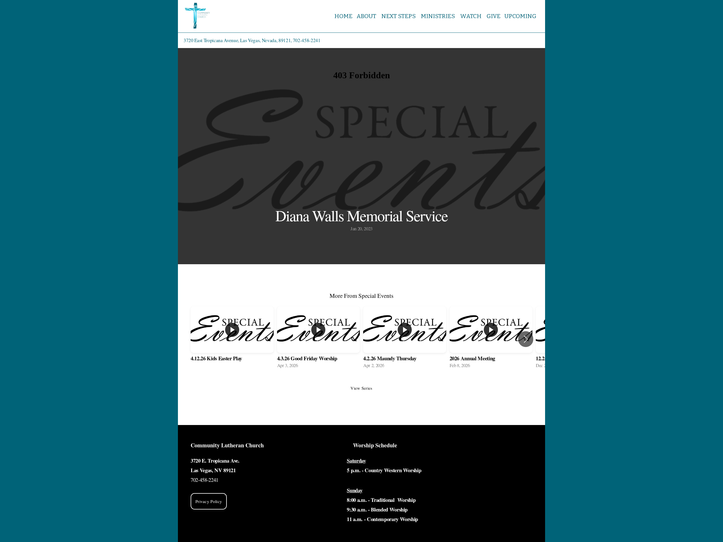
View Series (361, 388)
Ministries (438, 16)
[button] (526, 339)
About (366, 16)
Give (493, 16)
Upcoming (520, 16)
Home (343, 16)
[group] (232, 339)
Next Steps (399, 16)
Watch (471, 16)
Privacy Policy (208, 501)
